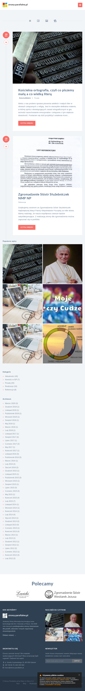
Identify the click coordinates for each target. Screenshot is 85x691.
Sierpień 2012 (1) (12, 545)
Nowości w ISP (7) (12, 380)
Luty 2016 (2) (10, 464)
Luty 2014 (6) (10, 515)
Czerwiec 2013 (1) (12, 528)
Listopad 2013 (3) (12, 525)
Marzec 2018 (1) (11, 427)
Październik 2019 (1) (13, 413)
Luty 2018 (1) (10, 430)
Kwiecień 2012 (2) (12, 555)
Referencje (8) (10, 390)
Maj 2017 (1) (10, 447)
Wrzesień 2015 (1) (12, 481)
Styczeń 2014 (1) (11, 518)
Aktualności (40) (11, 376)
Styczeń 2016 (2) (11, 467)
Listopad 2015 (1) (12, 474)
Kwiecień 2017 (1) (12, 451)
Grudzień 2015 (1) (12, 471)
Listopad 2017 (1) (12, 434)
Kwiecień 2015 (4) (12, 498)
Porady (36, 98)
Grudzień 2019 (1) (12, 407)
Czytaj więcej (26, 123)
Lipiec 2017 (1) (11, 440)
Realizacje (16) (11, 386)
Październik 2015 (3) (13, 478)
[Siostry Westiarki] (22, 594)
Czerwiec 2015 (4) (12, 491)
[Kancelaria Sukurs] (62, 594)
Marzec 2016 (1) (11, 461)
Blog (24, 683)
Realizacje (33, 683)
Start (18, 683)
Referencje (22, 202)
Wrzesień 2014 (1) (12, 508)
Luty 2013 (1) (10, 538)
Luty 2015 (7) (10, 501)
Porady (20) (9, 383)
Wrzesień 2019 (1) (12, 417)
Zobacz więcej (8, 635)
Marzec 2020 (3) (11, 403)
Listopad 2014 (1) (12, 504)
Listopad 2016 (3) (12, 454)
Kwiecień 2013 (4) (12, 531)
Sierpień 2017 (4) (12, 437)
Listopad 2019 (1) (12, 410)
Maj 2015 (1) (10, 494)
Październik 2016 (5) (13, 457)
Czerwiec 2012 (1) (12, 552)
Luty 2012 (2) (10, 558)
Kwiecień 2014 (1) (12, 511)
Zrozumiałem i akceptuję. (53, 684)
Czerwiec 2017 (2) (12, 444)
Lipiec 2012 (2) (11, 548)
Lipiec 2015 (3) (11, 488)
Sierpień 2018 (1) (12, 420)
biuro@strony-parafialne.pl (14, 668)
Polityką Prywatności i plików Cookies (58, 679)
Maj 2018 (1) (10, 424)
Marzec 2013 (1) (11, 535)
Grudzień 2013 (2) (12, 521)
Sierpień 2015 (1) (12, 484)
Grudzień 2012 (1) (12, 542)
